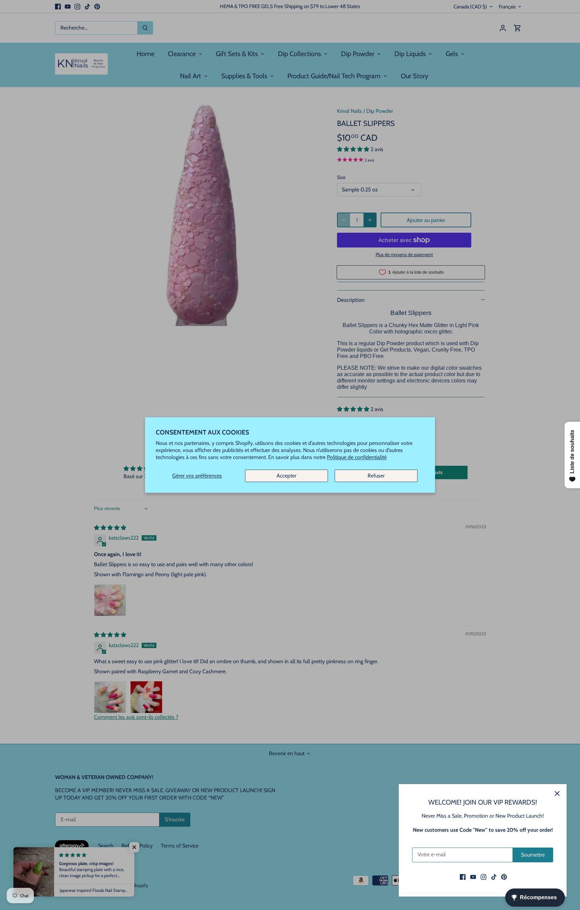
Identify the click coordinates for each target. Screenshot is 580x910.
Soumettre (533, 855)
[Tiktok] (494, 876)
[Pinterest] (504, 876)
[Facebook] (463, 876)
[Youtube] (473, 876)
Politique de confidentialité (357, 457)
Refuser (376, 475)
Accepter (286, 475)
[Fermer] (557, 793)
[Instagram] (483, 876)
